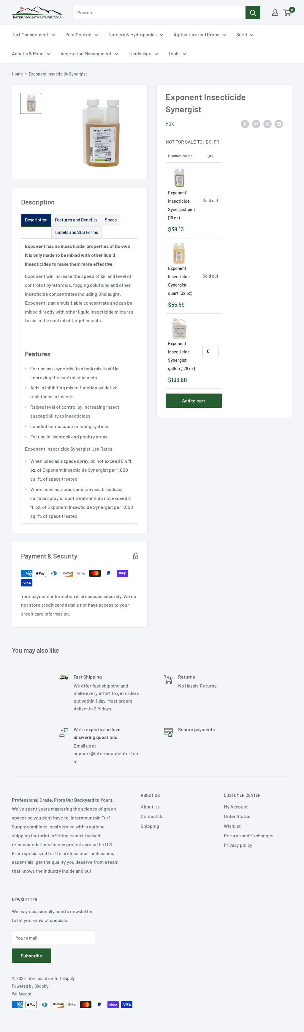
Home (17, 73)
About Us (150, 806)
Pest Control (78, 34)
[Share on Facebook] (245, 123)
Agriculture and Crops (196, 34)
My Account (236, 806)
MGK (170, 124)
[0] (287, 12)
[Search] (253, 12)
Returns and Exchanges (248, 835)
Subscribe (31, 955)
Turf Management (30, 34)
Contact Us (152, 816)
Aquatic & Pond (28, 53)
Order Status (237, 816)
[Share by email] (279, 123)
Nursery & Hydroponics (132, 34)
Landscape (140, 53)
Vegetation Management (86, 53)
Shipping (150, 826)
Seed (241, 34)
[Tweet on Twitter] (267, 123)
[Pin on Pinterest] (256, 123)
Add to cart (193, 400)
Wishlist (232, 826)
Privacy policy (238, 845)
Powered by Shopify (30, 986)
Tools (174, 53)
